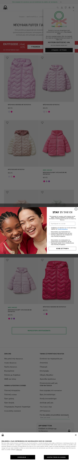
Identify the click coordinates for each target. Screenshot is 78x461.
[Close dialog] (76, 209)
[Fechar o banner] (75, 435)
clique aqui (19, 449)
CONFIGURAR (21, 457)
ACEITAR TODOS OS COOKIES (56, 457)
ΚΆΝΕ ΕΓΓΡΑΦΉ (62, 248)
